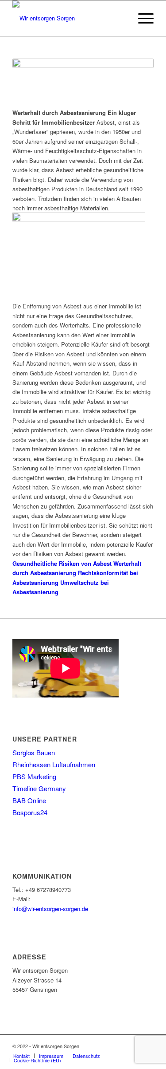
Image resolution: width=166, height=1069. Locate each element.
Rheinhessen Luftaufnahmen (53, 764)
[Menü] (141, 18)
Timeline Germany (39, 788)
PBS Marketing (34, 776)
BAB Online (29, 800)
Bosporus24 (29, 812)
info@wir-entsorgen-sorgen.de (50, 908)
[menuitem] (21, 1055)
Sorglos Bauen (33, 752)
